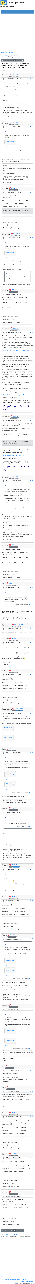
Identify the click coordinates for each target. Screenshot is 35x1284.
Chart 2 (4, 743)
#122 (31, 1091)
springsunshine (18, 624)
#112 (31, 642)
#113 (31, 674)
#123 (31, 1116)
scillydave (13, 808)
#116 (31, 812)
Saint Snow (15, 74)
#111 (31, 628)
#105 (31, 294)
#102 (31, 126)
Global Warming (19, 708)
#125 (31, 1196)
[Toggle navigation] (31, 11)
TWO (3, 12)
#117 (31, 869)
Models (21, 3)
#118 (31, 900)
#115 (31, 752)
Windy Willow (16, 233)
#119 (31, 939)
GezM (10, 583)
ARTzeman (14, 188)
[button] (2, 60)
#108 (31, 480)
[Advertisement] (17, 32)
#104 (31, 237)
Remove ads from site (7, 52)
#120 (31, 1009)
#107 (31, 420)
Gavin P (12, 935)
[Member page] (27, 2)
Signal (16, 3)
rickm (10, 1087)
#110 (31, 587)
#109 (31, 549)
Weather (14, 55)
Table (5, 147)
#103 (31, 192)
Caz (9, 1066)
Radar (11, 3)
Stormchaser (16, 328)
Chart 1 (4, 733)
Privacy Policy (5, 1279)
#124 (31, 1157)
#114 (31, 713)
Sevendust (14, 864)
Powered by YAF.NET (15, 1279)
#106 (31, 332)
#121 (31, 1070)
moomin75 (14, 638)
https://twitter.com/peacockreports (12, 395)
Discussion (8, 55)
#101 (31, 78)
